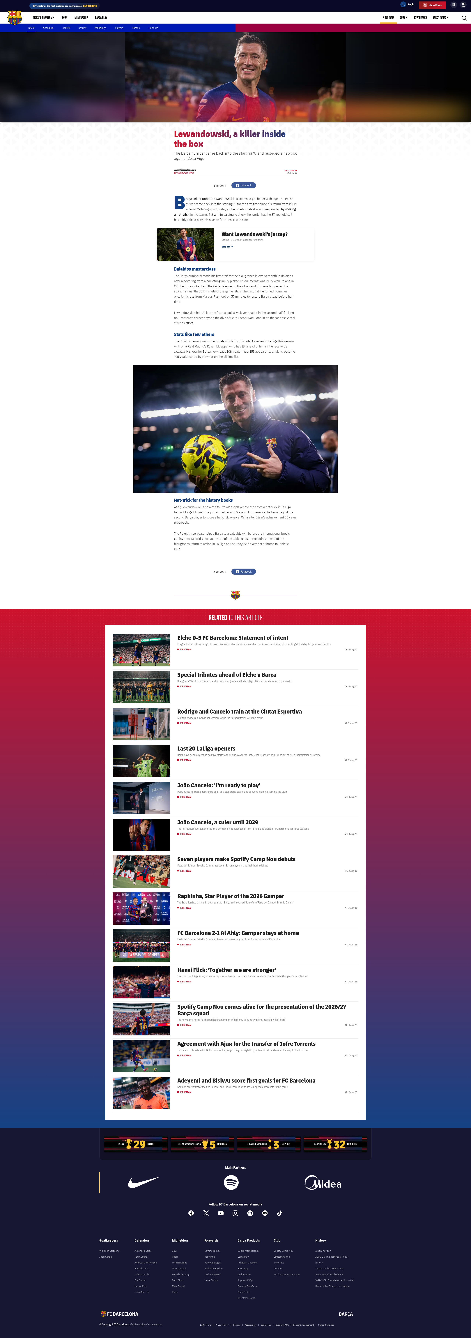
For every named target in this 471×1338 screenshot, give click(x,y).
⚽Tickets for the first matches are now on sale (64, 5)
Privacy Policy (222, 1324)
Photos (136, 27)
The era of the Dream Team (329, 1268)
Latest (31, 27)
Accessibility (250, 1324)
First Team (388, 17)
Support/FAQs (245, 1280)
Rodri (175, 1292)
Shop (64, 17)
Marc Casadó (179, 1268)
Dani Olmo (177, 1280)
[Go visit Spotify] (231, 1182)
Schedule (48, 27)
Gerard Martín (141, 1268)
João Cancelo (141, 1292)
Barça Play (101, 17)
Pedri (175, 1256)
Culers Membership (248, 1250)
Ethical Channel (282, 1256)
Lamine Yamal (211, 1250)
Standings (100, 27)
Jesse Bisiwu (211, 1280)
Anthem (278, 1268)
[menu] (463, 4)
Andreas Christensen (145, 1262)
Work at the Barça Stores (287, 1274)
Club (402, 17)
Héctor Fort (140, 1286)
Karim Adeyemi (212, 1274)
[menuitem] (463, 4)
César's (260, 517)
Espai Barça (420, 17)
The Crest (279, 1262)
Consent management (303, 1324)
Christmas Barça (246, 1297)
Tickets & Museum (42, 17)
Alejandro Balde (143, 1250)
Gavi (174, 1250)
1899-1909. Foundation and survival (334, 1280)
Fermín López (179, 1262)
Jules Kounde (141, 1274)
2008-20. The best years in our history (331, 1259)
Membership (81, 17)
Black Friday (244, 1292)
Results (82, 27)
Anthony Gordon (213, 1268)
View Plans (435, 5)
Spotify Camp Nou (283, 1250)
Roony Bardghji (212, 1262)
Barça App (243, 1268)
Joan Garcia (105, 1256)
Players (119, 27)
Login (408, 5)
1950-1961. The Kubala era (329, 1274)
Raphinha (209, 1256)
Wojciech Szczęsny (109, 1250)
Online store (244, 1274)
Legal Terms (205, 1324)
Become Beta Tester (248, 1286)
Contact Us (266, 1324)
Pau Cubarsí (141, 1256)
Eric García (140, 1280)
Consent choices (326, 1324)
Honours (153, 27)
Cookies (236, 1324)
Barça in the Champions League (332, 1286)
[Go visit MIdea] (322, 1182)
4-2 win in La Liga (221, 214)
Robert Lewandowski (217, 199)
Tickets (66, 27)
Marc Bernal (178, 1286)
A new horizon (323, 1250)
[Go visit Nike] (144, 1182)
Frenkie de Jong (180, 1274)
